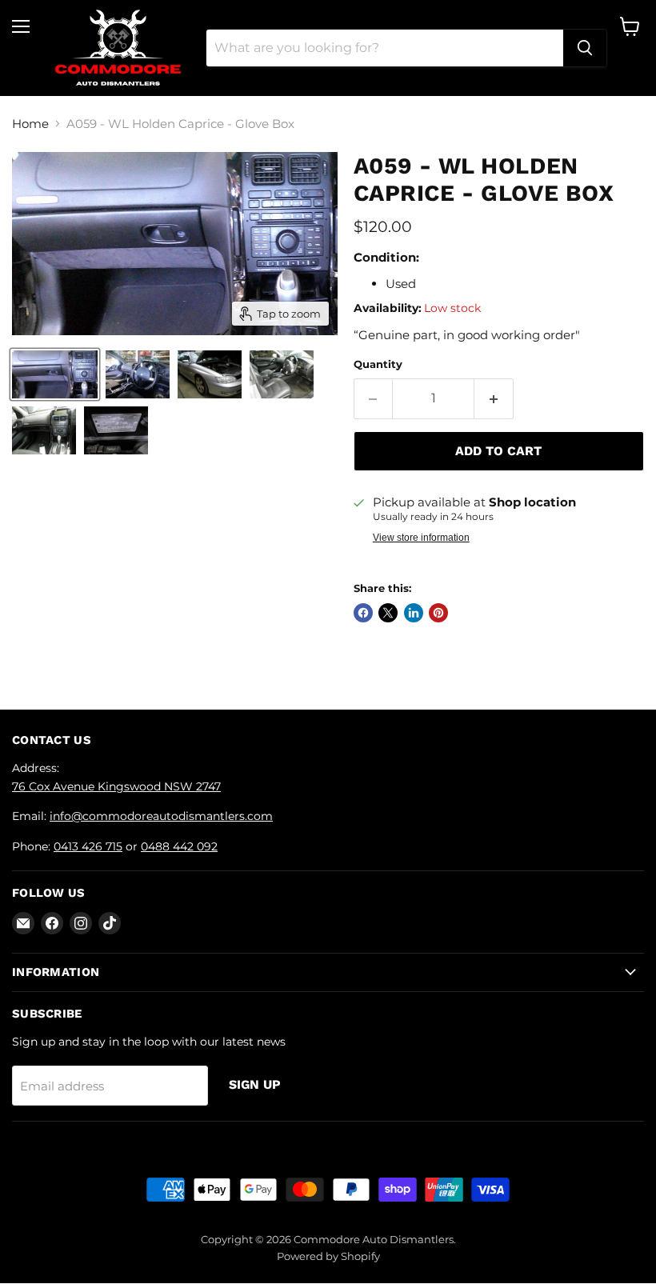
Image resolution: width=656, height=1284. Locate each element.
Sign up (255, 1084)
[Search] (584, 48)
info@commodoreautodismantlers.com (161, 816)
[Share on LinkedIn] (413, 612)
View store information (421, 537)
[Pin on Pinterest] (438, 612)
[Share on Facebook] (363, 612)
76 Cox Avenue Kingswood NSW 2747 (116, 786)
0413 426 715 (88, 846)
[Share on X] (388, 612)
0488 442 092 (179, 846)
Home (30, 123)
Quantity (378, 364)
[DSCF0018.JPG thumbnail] (137, 374)
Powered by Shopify (328, 1256)
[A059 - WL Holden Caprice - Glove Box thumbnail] (54, 374)
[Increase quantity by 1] (494, 398)
